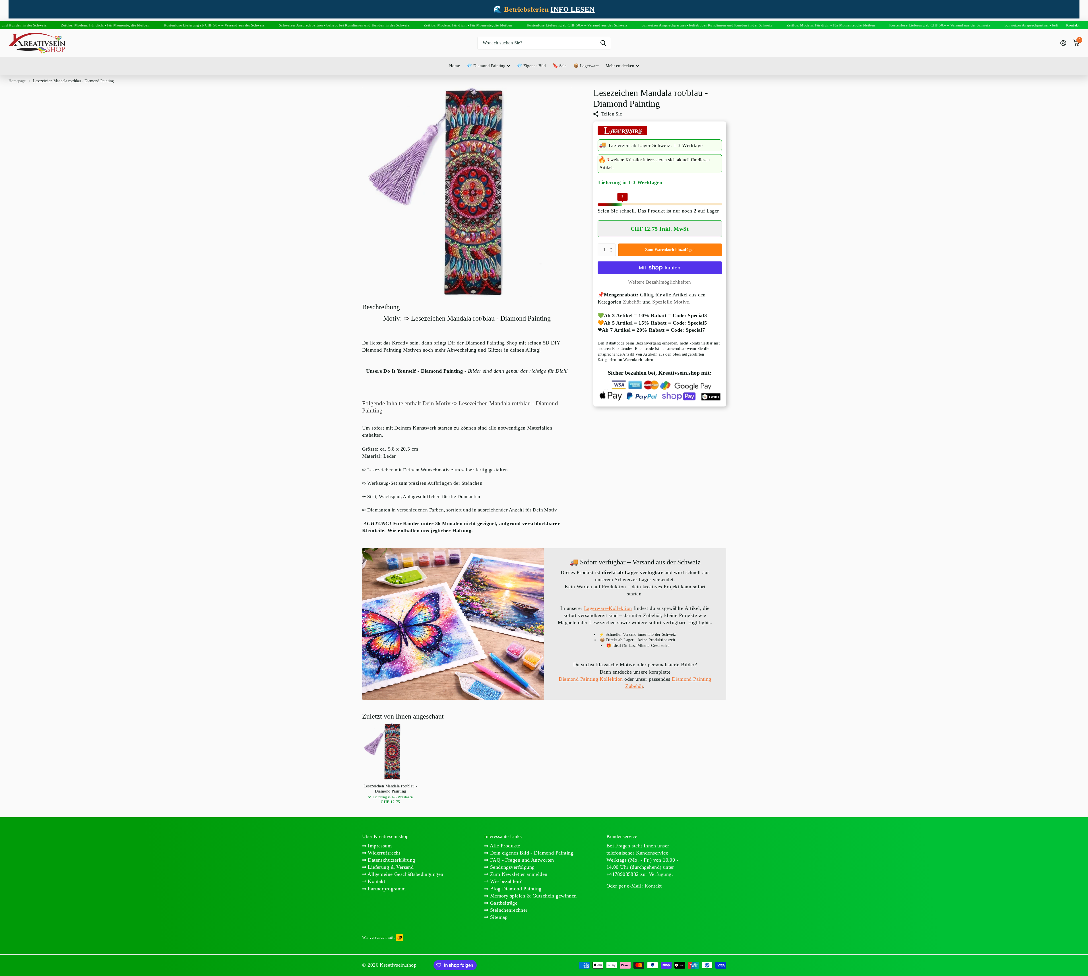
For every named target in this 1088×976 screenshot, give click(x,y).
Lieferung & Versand (390, 867)
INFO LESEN (572, 9)
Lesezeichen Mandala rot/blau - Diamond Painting (391, 788)
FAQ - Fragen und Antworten (521, 860)
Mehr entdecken (620, 65)
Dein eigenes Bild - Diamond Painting (531, 853)
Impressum (379, 846)
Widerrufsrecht (383, 853)
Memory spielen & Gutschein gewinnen (533, 896)
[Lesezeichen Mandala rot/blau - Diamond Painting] (390, 751)
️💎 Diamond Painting (486, 65)
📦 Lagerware (586, 65)
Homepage (17, 81)
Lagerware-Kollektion (608, 608)
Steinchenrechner (508, 910)
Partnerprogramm (386, 889)
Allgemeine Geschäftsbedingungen (404, 874)
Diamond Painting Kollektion (591, 679)
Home (454, 65)
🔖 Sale (560, 65)
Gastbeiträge (503, 903)
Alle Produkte (504, 846)
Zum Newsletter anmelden (518, 874)
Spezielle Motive (670, 302)
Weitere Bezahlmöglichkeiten (659, 282)
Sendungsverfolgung (512, 867)
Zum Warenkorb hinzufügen (670, 249)
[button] (613, 245)
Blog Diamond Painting (515, 889)
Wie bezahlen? (505, 881)
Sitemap (498, 917)
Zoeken (603, 43)
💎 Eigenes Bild (531, 65)
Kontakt (375, 881)
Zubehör (632, 302)
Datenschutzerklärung (390, 860)
